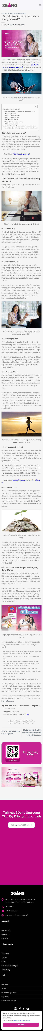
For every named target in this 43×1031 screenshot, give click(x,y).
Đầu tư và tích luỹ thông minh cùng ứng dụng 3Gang (20, 126)
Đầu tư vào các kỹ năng (12, 115)
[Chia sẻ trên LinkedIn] (32, 722)
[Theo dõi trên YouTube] (27, 1008)
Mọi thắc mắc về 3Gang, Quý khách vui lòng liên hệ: (21, 128)
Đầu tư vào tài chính (11, 124)
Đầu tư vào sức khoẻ (11, 120)
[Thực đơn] (40, 5)
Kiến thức (9, 13)
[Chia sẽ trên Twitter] (19, 722)
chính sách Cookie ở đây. (22, 1020)
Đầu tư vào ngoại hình (12, 117)
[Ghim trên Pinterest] (28, 722)
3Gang (22, 25)
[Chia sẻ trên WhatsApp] (10, 722)
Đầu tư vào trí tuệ (11, 113)
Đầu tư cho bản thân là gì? (12, 109)
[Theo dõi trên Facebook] (15, 1008)
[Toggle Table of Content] (35, 106)
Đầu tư (4, 13)
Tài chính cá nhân (19, 13)
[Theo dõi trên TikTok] (24, 1008)
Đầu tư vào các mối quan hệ (14, 122)
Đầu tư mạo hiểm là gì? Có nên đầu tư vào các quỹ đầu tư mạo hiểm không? (32, 732)
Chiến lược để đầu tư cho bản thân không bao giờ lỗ (19, 111)
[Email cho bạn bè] (24, 722)
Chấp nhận (21, 1024)
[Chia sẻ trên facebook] (15, 722)
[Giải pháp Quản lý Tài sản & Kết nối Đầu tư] (12, 5)
